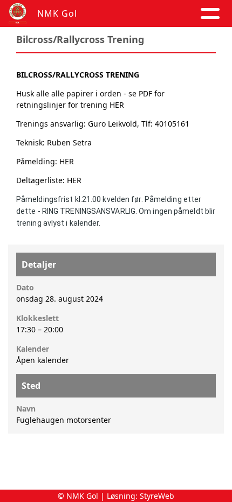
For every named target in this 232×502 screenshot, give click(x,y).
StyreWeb (157, 496)
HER (117, 105)
